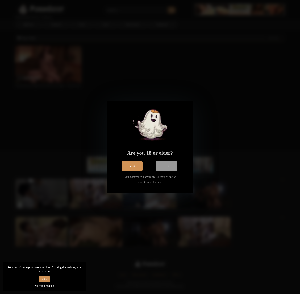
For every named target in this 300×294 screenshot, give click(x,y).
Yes (132, 166)
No (166, 166)
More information (44, 285)
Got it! (44, 279)
